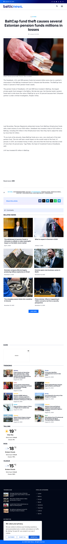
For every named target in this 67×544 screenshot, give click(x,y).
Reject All (22, 537)
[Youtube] (56, 1)
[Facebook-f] (52, 1)
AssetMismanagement (19, 191)
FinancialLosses (45, 191)
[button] (62, 6)
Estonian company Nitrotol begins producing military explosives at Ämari (17, 271)
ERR (13, 181)
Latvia (15, 382)
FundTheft (19, 193)
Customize (11, 537)
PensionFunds (49, 193)
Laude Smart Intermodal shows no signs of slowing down (19, 504)
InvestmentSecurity (38, 193)
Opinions (16, 370)
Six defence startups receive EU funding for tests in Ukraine (18, 510)
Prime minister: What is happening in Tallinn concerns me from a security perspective (47, 301)
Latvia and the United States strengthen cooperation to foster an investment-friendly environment (23, 386)
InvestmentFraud (27, 193)
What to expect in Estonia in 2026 (46, 239)
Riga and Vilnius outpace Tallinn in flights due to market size (23, 407)
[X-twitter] (63, 1)
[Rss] (60, 1)
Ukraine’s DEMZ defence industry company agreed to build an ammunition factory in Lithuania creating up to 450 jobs (23, 397)
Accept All (34, 537)
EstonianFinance (36, 191)
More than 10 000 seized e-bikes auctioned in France (18, 499)
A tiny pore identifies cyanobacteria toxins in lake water (53, 374)
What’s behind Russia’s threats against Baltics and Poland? (53, 385)
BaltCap (28, 191)
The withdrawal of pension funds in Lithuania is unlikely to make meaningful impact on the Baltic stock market (17, 241)
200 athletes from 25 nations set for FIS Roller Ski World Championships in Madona (54, 419)
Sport (46, 415)
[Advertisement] (33, 111)
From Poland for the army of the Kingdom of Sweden (53, 396)
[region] (22, 531)
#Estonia (10, 191)
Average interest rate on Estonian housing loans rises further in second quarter (20, 495)
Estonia (34, 16)
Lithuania (47, 382)
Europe (47, 370)
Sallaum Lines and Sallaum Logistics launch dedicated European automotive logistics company (53, 408)
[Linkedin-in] (54, 1)
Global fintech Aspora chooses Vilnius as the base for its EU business (22, 419)
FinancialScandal (56, 191)
